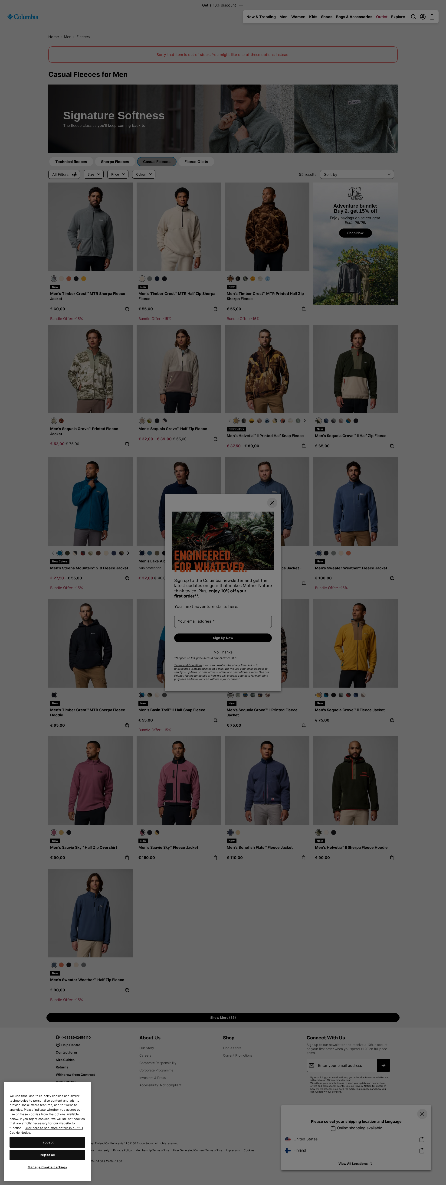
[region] (47, 1131)
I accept (47, 1142)
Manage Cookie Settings (47, 1167)
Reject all (47, 1155)
